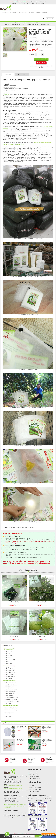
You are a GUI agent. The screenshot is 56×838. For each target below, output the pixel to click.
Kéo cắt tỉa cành (9, 687)
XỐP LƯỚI (31, 12)
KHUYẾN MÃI (27, 3)
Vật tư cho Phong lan (34, 778)
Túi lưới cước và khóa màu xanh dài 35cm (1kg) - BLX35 (47, 740)
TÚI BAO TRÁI (13, 12)
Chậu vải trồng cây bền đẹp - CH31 (21, 727)
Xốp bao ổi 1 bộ (14, 601)
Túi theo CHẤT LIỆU (9, 666)
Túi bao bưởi (39, 22)
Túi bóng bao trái (9, 674)
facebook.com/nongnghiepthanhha (13, 788)
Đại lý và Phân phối (34, 791)
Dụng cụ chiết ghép (10, 691)
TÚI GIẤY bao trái (9, 670)
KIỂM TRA (49, 834)
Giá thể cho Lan (9, 712)
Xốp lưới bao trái (33, 774)
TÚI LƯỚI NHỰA (23, 12)
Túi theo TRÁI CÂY (29, 22)
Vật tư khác (8, 703)
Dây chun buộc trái (10, 676)
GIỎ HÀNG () (41, 62)
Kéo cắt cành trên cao (11, 685)
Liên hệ (31, 793)
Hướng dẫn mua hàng (35, 787)
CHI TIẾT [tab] (8, 74)
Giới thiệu (31, 785)
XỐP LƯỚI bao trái (10, 672)
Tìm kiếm (50, 18)
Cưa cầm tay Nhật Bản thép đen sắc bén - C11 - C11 (46, 727)
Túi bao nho (8, 657)
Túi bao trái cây (33, 773)
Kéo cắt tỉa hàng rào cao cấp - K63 (22, 740)
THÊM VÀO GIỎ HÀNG (41, 59)
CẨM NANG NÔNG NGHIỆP (38, 3)
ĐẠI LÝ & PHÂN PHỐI (18, 3)
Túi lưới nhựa (8, 678)
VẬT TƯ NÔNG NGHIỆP (41, 12)
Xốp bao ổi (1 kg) (14, 636)
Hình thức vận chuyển (35, 789)
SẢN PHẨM (5, 12)
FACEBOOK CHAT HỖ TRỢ (48, 837)
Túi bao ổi (7, 653)
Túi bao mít (8, 661)
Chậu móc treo (9, 714)
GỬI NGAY (38, 836)
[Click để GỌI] (7, 834)
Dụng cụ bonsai (9, 695)
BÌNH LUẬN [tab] (21, 74)
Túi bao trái (6, 94)
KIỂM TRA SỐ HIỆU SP (21, 817)
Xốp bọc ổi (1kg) (41, 601)
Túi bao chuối (8, 663)
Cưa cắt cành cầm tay (11, 689)
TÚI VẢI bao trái (9, 668)
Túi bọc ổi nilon (41, 636)
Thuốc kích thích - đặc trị (11, 697)
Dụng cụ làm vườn (10, 693)
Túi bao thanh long (10, 659)
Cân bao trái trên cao (10, 683)
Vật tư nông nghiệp (34, 776)
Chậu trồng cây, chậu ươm (12, 701)
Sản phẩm (20, 22)
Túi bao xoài (8, 655)
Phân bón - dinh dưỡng (11, 699)
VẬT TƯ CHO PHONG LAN (10, 705)
